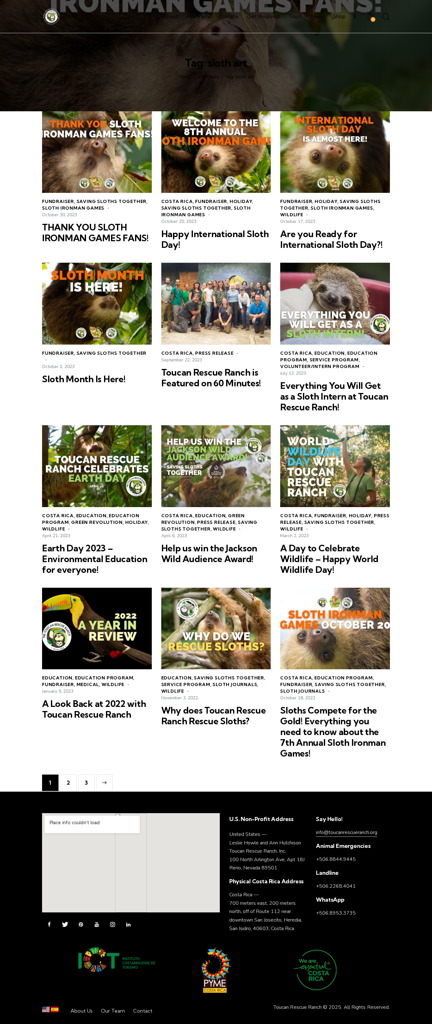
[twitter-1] (65, 924)
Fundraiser (58, 201)
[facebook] (49, 924)
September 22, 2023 (181, 360)
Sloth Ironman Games (73, 208)
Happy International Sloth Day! (215, 239)
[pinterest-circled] (81, 924)
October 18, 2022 (297, 698)
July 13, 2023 (293, 373)
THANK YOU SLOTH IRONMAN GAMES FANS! (95, 232)
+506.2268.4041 (336, 886)
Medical (88, 684)
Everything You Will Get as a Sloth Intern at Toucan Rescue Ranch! (334, 396)
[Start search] (386, 17)
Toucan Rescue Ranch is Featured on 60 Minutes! (211, 378)
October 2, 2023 (58, 367)
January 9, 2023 (57, 691)
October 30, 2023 (59, 215)
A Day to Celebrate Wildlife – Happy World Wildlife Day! (329, 559)
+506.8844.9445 (336, 859)
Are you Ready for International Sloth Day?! (331, 239)
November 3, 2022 (179, 698)
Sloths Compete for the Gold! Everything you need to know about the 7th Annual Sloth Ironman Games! (333, 732)
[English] (46, 1011)
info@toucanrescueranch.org (346, 832)
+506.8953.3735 (336, 913)
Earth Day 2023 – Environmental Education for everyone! (94, 559)
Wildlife (291, 215)
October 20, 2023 (178, 221)
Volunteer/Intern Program (319, 366)
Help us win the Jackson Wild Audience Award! (209, 553)
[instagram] (112, 924)
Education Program (104, 678)
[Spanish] (55, 1011)
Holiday (241, 201)
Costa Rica (177, 201)
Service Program (334, 360)
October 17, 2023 (297, 221)
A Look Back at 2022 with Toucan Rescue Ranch (94, 709)
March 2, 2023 (294, 536)
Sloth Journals (235, 684)
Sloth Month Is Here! (83, 379)
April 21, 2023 (56, 536)
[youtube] (96, 924)
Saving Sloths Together (112, 201)
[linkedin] (128, 924)
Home (185, 77)
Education (329, 353)
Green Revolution (97, 522)
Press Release (214, 353)
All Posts (208, 77)
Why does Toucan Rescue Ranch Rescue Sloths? (213, 716)
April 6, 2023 (174, 536)
